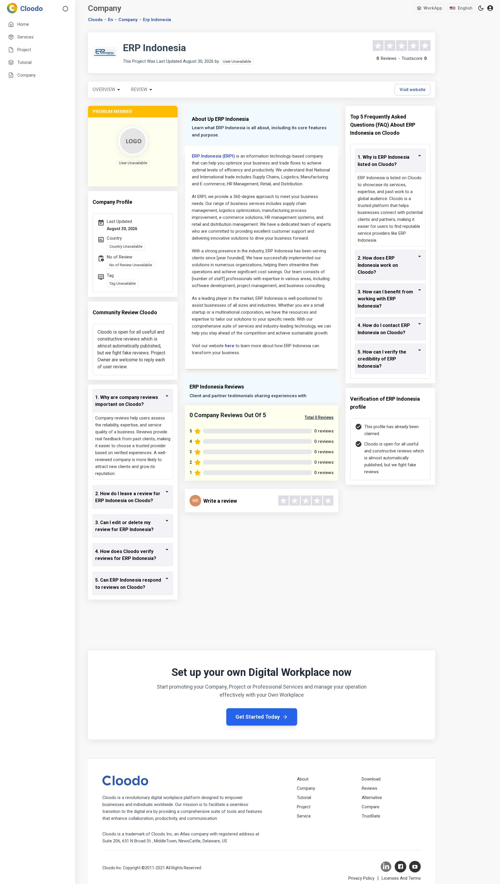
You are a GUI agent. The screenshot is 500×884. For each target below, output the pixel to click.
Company (306, 788)
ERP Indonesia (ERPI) (213, 156)
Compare (370, 806)
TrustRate (371, 816)
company (128, 19)
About (302, 779)
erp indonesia (157, 19)
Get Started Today (258, 717)
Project (303, 806)
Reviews (369, 788)
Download (371, 779)
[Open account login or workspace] (490, 8)
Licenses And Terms (401, 878)
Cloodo (95, 19)
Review (139, 89)
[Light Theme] (480, 8)
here (229, 345)
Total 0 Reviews (319, 417)
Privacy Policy (361, 878)
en (110, 19)
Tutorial (304, 797)
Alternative (372, 797)
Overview (104, 89)
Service (304, 816)
